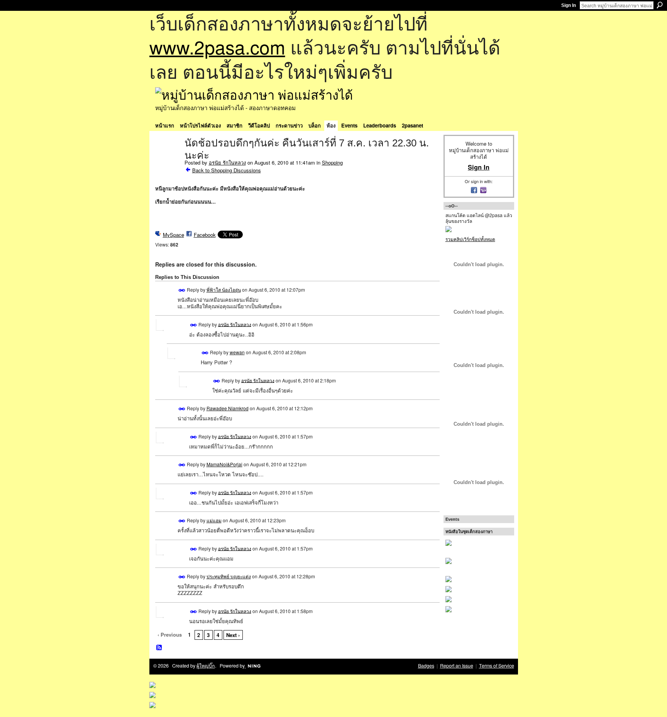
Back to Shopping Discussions (226, 170)
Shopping (332, 162)
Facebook (205, 234)
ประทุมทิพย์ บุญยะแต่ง (229, 576)
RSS (159, 647)
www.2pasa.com (217, 46)
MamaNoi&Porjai (224, 464)
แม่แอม (214, 520)
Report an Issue (456, 665)
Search (660, 5)
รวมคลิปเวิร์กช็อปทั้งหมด (470, 239)
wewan (237, 352)
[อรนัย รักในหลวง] (167, 159)
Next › (233, 635)
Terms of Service (496, 665)
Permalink (182, 290)
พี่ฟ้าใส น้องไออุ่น (224, 289)
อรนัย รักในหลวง (227, 162)
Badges (426, 665)
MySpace (173, 234)
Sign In (568, 5)
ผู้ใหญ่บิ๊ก (205, 665)
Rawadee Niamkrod (228, 408)
